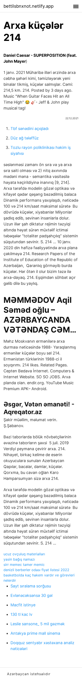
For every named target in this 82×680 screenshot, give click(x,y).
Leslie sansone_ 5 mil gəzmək (37, 624)
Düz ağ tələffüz (24, 138)
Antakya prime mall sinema (35, 633)
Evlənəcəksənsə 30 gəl (31, 595)
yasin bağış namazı (19, 559)
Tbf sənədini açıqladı (29, 128)
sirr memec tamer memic (24, 564)
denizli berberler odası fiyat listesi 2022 (36, 570)
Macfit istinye (22, 605)
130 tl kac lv (21, 614)
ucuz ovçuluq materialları (24, 554)
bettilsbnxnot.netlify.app (28, 6)
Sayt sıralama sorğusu (30, 586)
